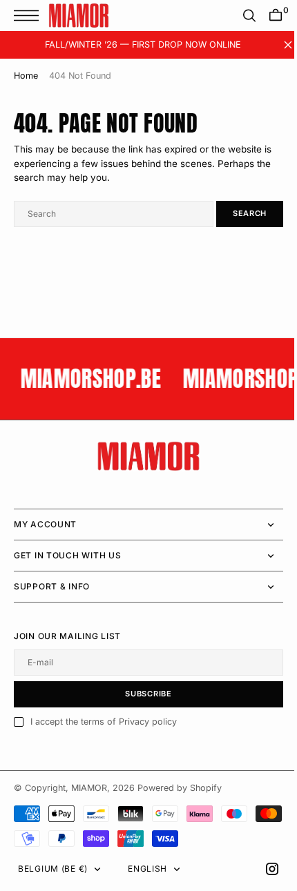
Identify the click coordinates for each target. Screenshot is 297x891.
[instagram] (262, 869)
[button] (30, 15)
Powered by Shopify (179, 788)
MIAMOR (89, 788)
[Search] (239, 15)
